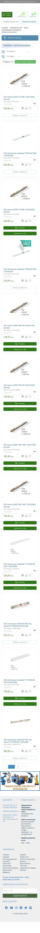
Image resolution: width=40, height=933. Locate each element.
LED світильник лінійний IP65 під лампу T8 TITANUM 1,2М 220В (17, 740)
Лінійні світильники (9, 32)
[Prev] (31, 786)
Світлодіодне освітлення (11, 30)
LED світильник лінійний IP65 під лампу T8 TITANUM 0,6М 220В (17, 624)
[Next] (36, 786)
